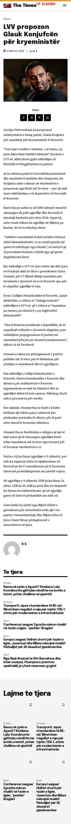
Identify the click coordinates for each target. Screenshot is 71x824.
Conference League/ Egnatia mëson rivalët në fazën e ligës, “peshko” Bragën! (18, 792)
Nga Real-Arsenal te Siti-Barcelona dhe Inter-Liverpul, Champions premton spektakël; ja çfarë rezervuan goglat (31, 662)
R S (35, 51)
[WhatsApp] (47, 117)
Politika (7, 583)
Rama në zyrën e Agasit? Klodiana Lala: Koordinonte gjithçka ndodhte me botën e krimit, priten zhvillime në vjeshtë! (34, 590)
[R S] (11, 549)
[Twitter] (31, 117)
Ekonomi (7, 602)
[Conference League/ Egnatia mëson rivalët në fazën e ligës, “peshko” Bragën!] (19, 767)
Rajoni (7, 19)
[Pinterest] (39, 117)
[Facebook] (23, 117)
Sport (6, 620)
